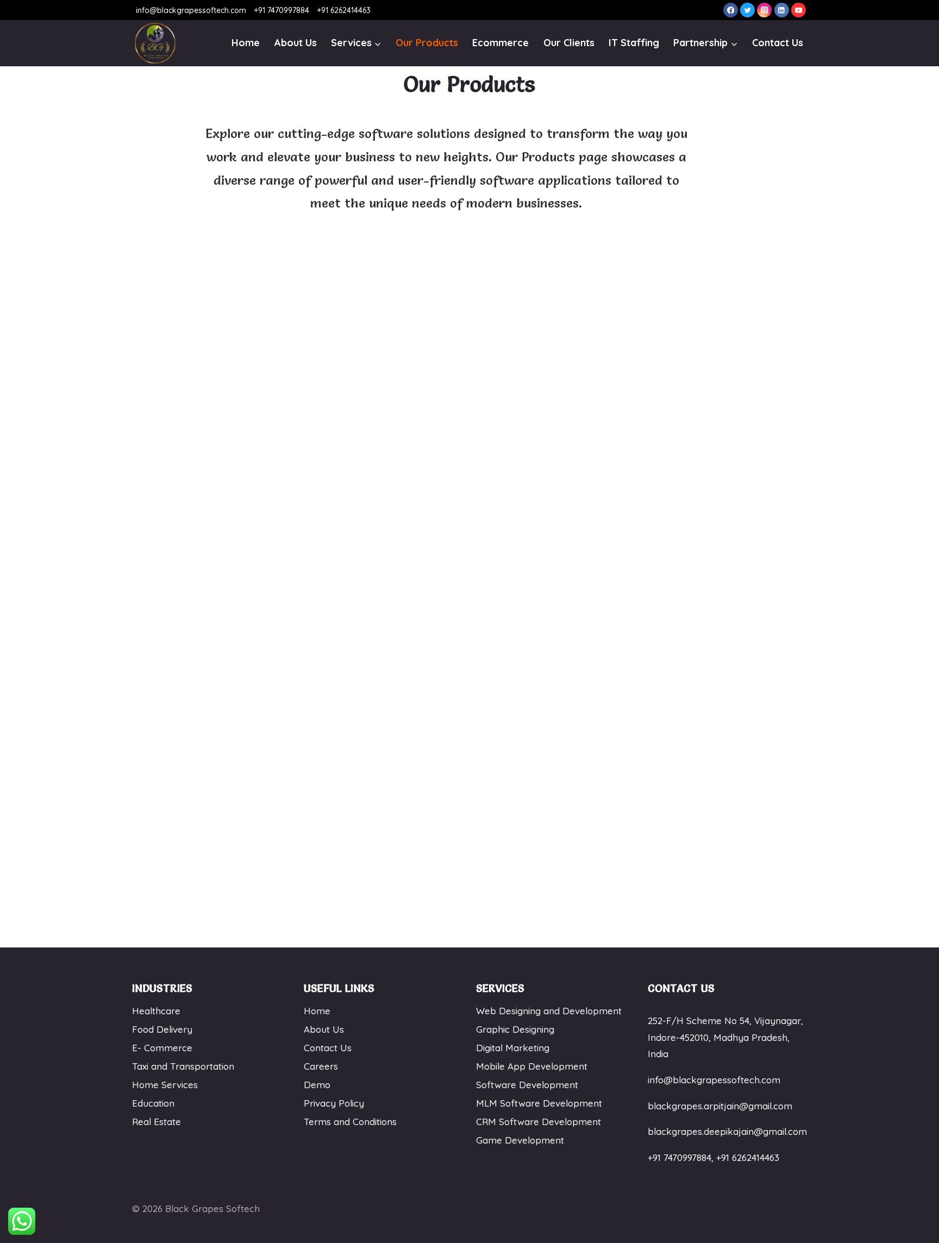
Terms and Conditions (350, 1121)
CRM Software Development (538, 1121)
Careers (321, 1066)
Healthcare (156, 1010)
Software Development (527, 1084)
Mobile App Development (531, 1066)
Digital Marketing (512, 1047)
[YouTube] (798, 10)
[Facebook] (730, 10)
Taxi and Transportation (183, 1066)
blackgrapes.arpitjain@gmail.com (720, 1106)
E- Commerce (162, 1047)
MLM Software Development (539, 1103)
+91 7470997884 (280, 10)
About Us (295, 42)
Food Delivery (162, 1029)
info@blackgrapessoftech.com (191, 10)
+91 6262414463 (343, 10)
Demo (317, 1084)
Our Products (427, 42)
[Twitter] (747, 10)
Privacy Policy (334, 1103)
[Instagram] (764, 10)
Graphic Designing (515, 1029)
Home (245, 42)
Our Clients (568, 42)
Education (153, 1103)
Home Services (165, 1084)
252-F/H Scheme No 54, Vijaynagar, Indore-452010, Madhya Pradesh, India (725, 1037)
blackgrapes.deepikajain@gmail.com (727, 1131)
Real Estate (156, 1121)
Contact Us (777, 42)
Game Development (520, 1140)
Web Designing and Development (549, 1010)
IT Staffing (634, 42)
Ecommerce (500, 42)
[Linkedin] (781, 10)
